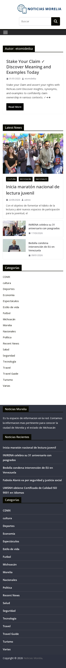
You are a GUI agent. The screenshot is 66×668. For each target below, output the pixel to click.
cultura (11, 179)
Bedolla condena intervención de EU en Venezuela (42, 246)
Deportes (9, 289)
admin (27, 199)
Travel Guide (10, 373)
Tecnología (9, 361)
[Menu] (5, 32)
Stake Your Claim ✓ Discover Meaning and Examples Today (28, 66)
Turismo (8, 379)
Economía (8, 295)
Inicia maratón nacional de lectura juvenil (32, 190)
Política (7, 337)
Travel (7, 367)
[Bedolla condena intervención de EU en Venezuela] (14, 249)
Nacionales (41, 179)
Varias (6, 385)
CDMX (6, 277)
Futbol (6, 313)
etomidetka (30, 78)
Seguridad (9, 355)
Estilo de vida (11, 307)
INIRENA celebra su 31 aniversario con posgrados (44, 226)
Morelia (7, 325)
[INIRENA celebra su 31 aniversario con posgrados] (14, 229)
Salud (6, 349)
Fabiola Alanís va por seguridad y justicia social (32, 480)
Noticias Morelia (33, 658)
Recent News (11, 343)
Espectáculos (11, 301)
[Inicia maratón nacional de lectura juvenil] (33, 154)
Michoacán (25, 179)
